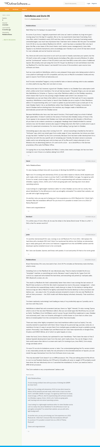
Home (7, 9)
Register (94, 3)
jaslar (28, 234)
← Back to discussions (9, 40)
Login (88, 3)
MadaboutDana (36, 19)
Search (24, 9)
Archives (15, 9)
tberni (28, 161)
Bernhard (29, 216)
